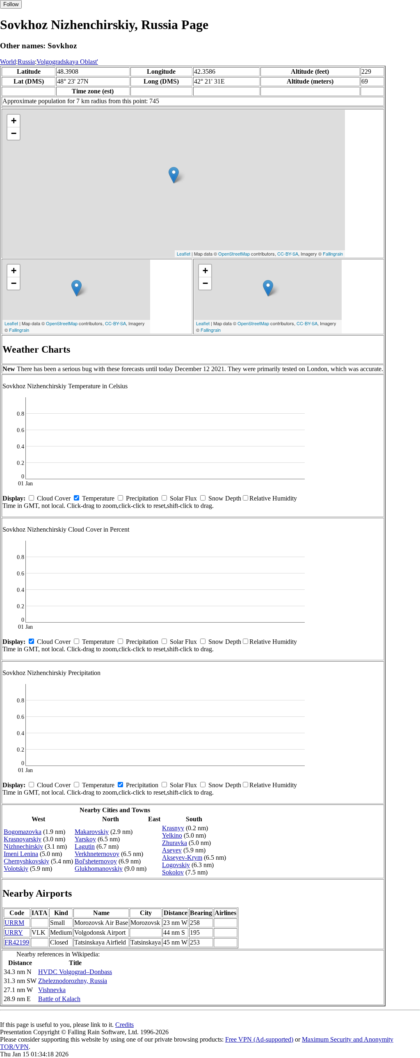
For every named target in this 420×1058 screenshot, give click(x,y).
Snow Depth (224, 498)
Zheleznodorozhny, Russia (72, 980)
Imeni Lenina (21, 853)
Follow (10, 4)
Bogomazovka (22, 831)
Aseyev (172, 850)
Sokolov (173, 872)
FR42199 (17, 942)
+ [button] (13, 121)
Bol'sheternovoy (96, 861)
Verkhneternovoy (97, 853)
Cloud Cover (54, 498)
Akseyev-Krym (182, 857)
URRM (14, 922)
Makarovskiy (92, 831)
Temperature (98, 498)
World (8, 61)
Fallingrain (333, 253)
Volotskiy (16, 868)
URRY (14, 932)
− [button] (13, 133)
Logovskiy (176, 864)
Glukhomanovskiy (99, 868)
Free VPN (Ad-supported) (259, 1039)
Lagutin (85, 846)
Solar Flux (183, 498)
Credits (124, 1024)
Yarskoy (85, 839)
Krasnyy (173, 828)
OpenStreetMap (234, 253)
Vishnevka (52, 989)
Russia (26, 61)
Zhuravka (174, 842)
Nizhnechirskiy (23, 846)
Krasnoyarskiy (22, 839)
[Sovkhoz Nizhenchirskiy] (174, 175)
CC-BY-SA (287, 253)
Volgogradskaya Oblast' (67, 61)
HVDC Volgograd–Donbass (75, 971)
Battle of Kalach (59, 998)
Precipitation (142, 498)
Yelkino (172, 835)
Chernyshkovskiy (26, 861)
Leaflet (183, 253)
